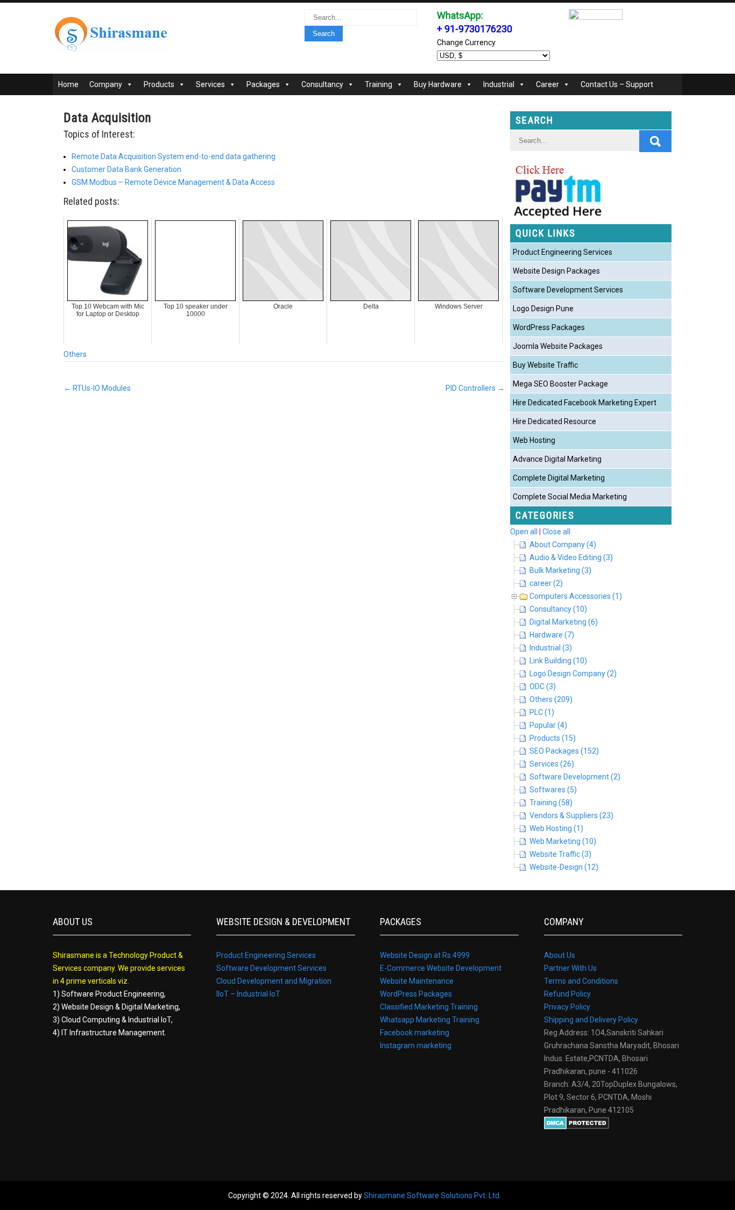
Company (105, 84)
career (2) (546, 583)
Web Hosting (534, 440)
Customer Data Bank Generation (126, 169)
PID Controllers (475, 388)
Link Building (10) (558, 660)
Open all (524, 531)
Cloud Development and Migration (273, 981)
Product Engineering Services (562, 252)
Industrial (498, 84)
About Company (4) (562, 544)
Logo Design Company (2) (573, 673)
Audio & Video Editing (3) (571, 557)
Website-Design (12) (563, 867)
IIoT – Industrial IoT (248, 994)
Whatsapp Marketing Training (429, 1019)
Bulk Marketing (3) (560, 570)
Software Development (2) (574, 776)
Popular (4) (548, 725)
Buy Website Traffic (545, 365)
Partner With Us (570, 968)
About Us (559, 955)
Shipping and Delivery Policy (591, 1019)
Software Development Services (568, 289)
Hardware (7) (551, 635)
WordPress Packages (549, 327)
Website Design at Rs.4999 (425, 955)
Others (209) (551, 699)
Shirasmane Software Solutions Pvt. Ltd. (432, 1195)
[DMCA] (576, 1126)
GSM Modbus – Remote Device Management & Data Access (173, 182)
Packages (263, 84)
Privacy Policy (567, 1007)
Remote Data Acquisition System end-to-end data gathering (173, 156)
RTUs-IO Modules (97, 388)
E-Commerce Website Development (440, 968)
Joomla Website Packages (558, 346)
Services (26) (551, 764)
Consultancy (322, 84)
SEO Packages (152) (564, 751)
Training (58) (551, 802)
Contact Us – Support (617, 84)
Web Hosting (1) (556, 828)
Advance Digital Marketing (557, 459)
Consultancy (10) (558, 609)
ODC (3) (542, 686)
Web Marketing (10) (562, 841)
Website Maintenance (417, 981)
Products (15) (552, 738)
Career (547, 84)
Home (68, 84)
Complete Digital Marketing (559, 478)
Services (210, 84)
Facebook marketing (414, 1032)
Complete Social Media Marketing (570, 496)
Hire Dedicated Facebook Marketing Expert (584, 402)
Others (75, 354)
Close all (556, 531)
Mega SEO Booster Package (560, 384)
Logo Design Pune (543, 308)
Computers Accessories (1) (575, 596)
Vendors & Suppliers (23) (571, 815)
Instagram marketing (415, 1045)
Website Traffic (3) (560, 854)
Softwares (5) (553, 789)
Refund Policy (567, 994)
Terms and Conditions (581, 981)
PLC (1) (541, 712)
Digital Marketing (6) (563, 622)
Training (378, 84)
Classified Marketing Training (429, 1007)
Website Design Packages (556, 271)
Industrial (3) (550, 647)
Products (159, 84)
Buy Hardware (438, 84)
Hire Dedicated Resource (554, 421)
